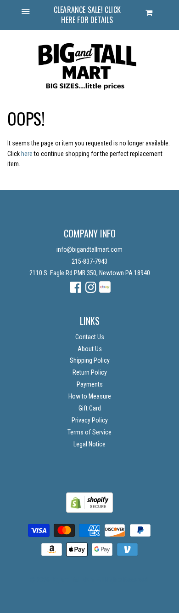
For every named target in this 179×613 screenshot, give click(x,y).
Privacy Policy (90, 420)
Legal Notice (89, 444)
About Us (90, 349)
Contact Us (89, 337)
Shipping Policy (90, 360)
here (27, 153)
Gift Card (89, 408)
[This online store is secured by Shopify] (89, 510)
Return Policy (90, 372)
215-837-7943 (89, 261)
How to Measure (89, 396)
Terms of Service (89, 432)
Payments (90, 384)
